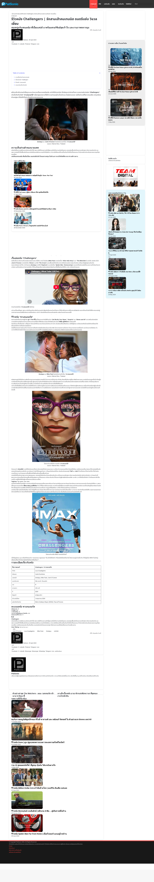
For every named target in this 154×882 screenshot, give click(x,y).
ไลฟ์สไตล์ (128, 4)
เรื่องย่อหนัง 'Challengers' (21, 80)
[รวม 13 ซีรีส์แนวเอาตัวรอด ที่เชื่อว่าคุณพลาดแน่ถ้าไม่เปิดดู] (117, 249)
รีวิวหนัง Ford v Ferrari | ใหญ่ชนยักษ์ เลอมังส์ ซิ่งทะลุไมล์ (31, 226)
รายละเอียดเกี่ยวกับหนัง (21, 85)
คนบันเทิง (121, 4)
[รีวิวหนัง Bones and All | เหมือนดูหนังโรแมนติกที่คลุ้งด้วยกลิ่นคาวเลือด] (23, 207)
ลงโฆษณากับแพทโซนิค (114, 161)
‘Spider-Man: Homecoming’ (64, 265)
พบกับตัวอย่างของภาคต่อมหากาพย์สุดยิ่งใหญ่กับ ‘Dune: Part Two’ (33, 175)
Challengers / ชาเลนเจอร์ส (43, 567)
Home (10, 846)
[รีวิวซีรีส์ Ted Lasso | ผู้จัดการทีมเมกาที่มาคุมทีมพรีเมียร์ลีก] (23, 190)
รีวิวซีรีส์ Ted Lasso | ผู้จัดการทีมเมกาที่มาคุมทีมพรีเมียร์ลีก (31, 192)
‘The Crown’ (43, 263)
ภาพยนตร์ (93, 4)
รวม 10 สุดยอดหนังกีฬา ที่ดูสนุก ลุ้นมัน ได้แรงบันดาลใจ (33, 765)
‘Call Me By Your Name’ (59, 319)
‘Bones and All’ (81, 319)
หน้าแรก (13, 14)
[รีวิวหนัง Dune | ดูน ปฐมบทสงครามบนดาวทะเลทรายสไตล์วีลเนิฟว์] (27, 740)
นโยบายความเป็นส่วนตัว (15, 850)
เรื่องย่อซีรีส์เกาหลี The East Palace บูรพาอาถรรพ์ (123, 92)
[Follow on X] (28, 40)
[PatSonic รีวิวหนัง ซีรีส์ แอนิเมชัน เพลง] (10, 4)
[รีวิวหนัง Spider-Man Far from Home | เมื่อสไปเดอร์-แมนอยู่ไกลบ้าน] (27, 831)
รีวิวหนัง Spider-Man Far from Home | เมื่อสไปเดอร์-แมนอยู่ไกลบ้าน (39, 834)
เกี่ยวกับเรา (12, 848)
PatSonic (25, 40)
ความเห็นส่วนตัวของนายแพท (22, 77)
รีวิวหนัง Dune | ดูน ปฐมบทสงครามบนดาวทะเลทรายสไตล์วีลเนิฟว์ (37, 742)
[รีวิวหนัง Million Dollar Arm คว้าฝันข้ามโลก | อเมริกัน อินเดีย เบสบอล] (27, 786)
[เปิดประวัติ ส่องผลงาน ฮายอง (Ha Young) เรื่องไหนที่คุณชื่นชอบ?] (117, 230)
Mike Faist (40, 631)
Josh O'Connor (17, 631)
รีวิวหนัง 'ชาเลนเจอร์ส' (20, 82)
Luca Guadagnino (40, 571)
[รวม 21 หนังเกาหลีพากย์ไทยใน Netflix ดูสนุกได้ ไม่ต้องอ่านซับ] (117, 289)
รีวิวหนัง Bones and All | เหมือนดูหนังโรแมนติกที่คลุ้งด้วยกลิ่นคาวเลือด (35, 209)
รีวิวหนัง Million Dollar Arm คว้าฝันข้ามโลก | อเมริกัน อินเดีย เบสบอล (39, 788)
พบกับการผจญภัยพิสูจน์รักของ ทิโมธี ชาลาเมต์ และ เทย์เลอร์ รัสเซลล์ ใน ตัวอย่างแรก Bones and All (51, 719)
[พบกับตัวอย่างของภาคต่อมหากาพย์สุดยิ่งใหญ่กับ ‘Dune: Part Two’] (23, 174)
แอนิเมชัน (107, 4)
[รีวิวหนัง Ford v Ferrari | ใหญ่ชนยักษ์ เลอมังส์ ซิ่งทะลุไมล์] (23, 224)
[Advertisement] (45, 58)
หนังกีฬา (56, 631)
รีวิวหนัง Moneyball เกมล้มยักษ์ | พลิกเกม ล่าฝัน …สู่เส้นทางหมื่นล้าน (38, 811)
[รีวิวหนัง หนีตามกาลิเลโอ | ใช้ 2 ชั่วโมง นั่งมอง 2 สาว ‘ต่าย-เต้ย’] (124, 211)
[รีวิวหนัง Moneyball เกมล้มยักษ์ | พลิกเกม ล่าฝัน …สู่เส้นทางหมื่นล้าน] (27, 809)
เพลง (113, 4)
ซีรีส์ (100, 4)
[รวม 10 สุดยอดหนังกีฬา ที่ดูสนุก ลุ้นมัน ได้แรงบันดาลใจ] (27, 763)
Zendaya (48, 631)
